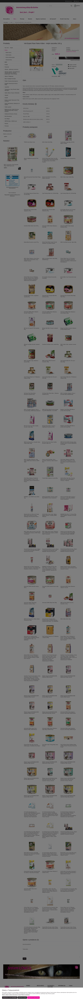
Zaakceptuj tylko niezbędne (10, 997)
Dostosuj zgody (22, 997)
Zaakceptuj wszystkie (33, 997)
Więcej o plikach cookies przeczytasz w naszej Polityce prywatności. (16, 994)
